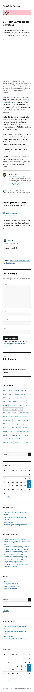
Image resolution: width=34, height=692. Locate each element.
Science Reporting (23, 431)
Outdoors (17, 420)
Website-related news (22, 442)
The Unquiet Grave (10, 589)
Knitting (15, 413)
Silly (20, 435)
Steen (6, 190)
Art (21, 190)
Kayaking (6, 413)
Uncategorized (14, 439)
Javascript (13, 409)
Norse (25, 416)
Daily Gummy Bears (11, 584)
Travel (5, 439)
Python (5, 427)
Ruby (5, 431)
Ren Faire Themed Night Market (15, 512)
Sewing (6, 435)
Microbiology (24, 413)
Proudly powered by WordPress (22, 688)
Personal (25, 420)
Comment (7, 284)
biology (24, 390)
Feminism (13, 405)
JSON (21, 409)
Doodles (23, 401)
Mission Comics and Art (23, 192)
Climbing (6, 398)
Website (6, 328)
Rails (12, 427)
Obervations (7, 420)
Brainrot (24, 554)
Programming (19, 424)
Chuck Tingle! (9, 522)
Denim (15, 401)
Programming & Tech (11, 586)
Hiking (5, 409)
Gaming (27, 405)
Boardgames (7, 394)
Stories (26, 435)
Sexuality (14, 435)
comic (14, 192)
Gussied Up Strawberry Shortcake (15, 525)
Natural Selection (15, 416)
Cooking (15, 398)
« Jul (8, 497)
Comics (6, 581)
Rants (18, 427)
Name (5, 311)
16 (29, 482)
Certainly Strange (12, 6)
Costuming (7, 401)
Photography (7, 424)
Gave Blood (24, 549)
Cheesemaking (19, 394)
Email (5, 320)
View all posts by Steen (15, 184)
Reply (5, 233)
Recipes (24, 427)
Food (20, 405)
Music (5, 416)
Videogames (7, 442)
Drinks (5, 405)
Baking (9, 390)
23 (29, 486)
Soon (6, 515)
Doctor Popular (11, 213)
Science (12, 431)
